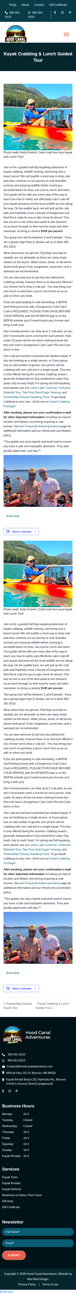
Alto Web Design (37, 1279)
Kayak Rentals (11, 1183)
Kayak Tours (10, 1177)
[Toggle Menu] (66, 34)
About (25, 4)
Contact (39, 4)
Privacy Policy (27, 1284)
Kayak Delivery (11, 1189)
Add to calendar (21, 531)
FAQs (12, 4)
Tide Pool (28, 392)
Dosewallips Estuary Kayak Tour (18, 1005)
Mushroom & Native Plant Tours (22, 1195)
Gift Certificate (58, 4)
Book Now (12, 516)
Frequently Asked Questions (42, 426)
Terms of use (50, 1284)
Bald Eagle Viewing (48, 392)
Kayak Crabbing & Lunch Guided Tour (52, 1005)
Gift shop (7, 1201)
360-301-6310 (13, 14)
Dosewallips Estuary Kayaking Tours (26, 397)
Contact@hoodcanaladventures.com (29, 1066)
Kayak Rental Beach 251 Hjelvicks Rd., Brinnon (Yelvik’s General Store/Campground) (36, 1081)
